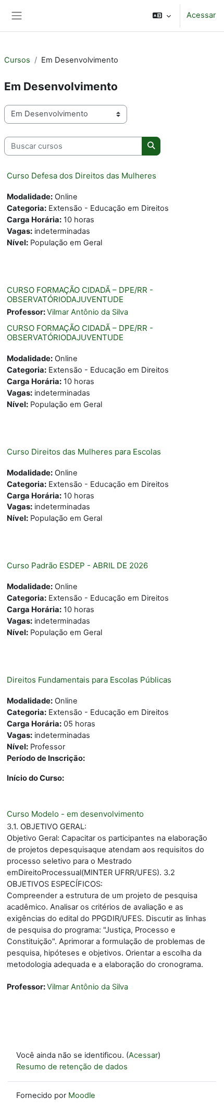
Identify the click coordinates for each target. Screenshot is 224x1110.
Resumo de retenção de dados (72, 1066)
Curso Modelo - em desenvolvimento (75, 814)
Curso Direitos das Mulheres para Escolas (84, 452)
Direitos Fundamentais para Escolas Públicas (89, 680)
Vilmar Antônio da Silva (87, 312)
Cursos (17, 60)
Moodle (81, 1095)
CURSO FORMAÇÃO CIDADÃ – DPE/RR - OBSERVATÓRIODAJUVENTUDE (80, 294)
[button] (162, 15)
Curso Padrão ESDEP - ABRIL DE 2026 (77, 565)
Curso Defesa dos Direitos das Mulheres (81, 176)
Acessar (201, 15)
